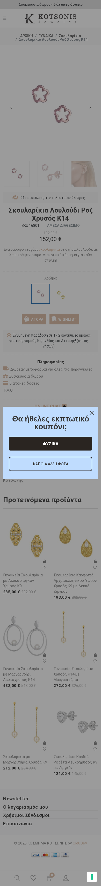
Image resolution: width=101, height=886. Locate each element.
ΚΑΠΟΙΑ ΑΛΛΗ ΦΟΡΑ (50, 463)
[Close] (91, 413)
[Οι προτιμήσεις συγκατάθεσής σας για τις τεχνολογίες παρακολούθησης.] (92, 877)
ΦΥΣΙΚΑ (50, 444)
